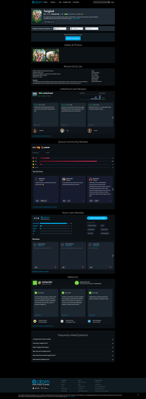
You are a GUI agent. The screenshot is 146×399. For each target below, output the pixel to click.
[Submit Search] (109, 2)
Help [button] (60, 2)
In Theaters (97, 382)
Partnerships (64, 388)
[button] (59, 28)
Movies (45, 2)
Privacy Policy (71, 396)
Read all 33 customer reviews (40, 271)
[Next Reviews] (113, 118)
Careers (63, 384)
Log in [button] (112, 2)
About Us (63, 382)
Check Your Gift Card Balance (101, 391)
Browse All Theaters (99, 388)
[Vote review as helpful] (36, 267)
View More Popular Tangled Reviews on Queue (45, 207)
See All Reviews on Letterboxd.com (42, 136)
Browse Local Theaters (73, 38)
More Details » (76, 18)
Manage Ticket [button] (67, 2)
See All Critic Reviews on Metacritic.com (43, 326)
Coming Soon (98, 384)
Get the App (63, 391)
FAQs (79, 384)
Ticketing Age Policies (83, 391)
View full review (38, 315)
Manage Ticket (81, 386)
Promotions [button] (76, 2)
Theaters (53, 2)
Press (62, 386)
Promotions (80, 388)
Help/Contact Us (82, 382)
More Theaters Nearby (100, 386)
